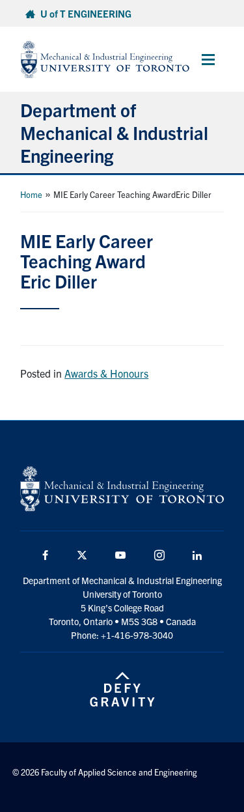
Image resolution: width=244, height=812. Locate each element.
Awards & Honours (106, 373)
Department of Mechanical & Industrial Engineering (114, 132)
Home (31, 194)
